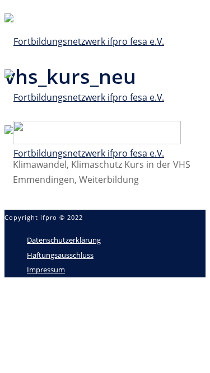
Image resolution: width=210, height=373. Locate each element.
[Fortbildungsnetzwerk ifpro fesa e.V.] (84, 97)
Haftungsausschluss (60, 255)
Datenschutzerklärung (64, 240)
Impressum (46, 270)
